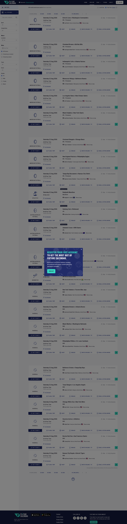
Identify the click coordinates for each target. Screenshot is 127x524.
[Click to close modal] (81, 249)
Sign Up (51, 271)
